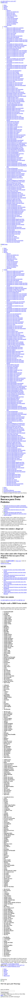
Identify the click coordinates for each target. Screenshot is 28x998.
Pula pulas (9, 25)
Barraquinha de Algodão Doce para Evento (17, 65)
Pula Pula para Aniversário (13, 237)
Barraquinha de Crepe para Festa (14, 84)
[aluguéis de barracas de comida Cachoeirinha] (15, 505)
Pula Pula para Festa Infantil (13, 241)
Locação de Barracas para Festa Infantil (16, 189)
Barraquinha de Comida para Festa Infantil (17, 45)
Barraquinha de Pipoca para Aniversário (16, 93)
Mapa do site (7, 975)
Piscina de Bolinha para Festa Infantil (15, 224)
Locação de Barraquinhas (13, 152)
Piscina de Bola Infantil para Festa (15, 212)
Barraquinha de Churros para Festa (15, 44)
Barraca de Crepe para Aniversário (15, 74)
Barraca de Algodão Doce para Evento (16, 53)
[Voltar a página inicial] (4, 2)
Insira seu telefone (5, 989)
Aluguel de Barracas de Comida (14, 176)
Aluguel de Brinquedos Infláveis (14, 163)
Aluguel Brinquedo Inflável (13, 155)
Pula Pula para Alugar (12, 236)
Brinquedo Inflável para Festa (14, 109)
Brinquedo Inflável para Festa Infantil (15, 110)
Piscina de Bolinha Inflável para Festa (15, 220)
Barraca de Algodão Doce (13, 49)
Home (5, 5)
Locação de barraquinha (12, 18)
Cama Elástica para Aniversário (14, 130)
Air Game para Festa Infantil (13, 102)
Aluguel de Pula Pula (12, 225)
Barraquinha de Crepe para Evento (15, 82)
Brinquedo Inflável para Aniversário (15, 108)
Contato (5, 26)
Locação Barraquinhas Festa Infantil (15, 149)
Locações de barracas (12, 21)
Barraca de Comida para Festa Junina (15, 31)
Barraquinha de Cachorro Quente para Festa (17, 40)
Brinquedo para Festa (12, 114)
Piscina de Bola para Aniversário (14, 216)
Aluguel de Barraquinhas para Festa (15, 148)
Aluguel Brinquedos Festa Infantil (15, 157)
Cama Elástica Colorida (12, 124)
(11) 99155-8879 (5, 1)
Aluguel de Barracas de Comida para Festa (17, 143)
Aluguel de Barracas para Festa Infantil (16, 144)
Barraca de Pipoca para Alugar (14, 183)
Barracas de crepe (11, 13)
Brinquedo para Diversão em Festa (15, 113)
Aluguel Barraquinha (12, 138)
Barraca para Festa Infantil (13, 37)
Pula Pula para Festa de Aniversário (15, 240)
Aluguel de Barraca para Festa (14, 172)
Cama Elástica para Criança (13, 132)
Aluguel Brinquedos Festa (13, 156)
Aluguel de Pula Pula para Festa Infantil (16, 228)
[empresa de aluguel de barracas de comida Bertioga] (15, 511)
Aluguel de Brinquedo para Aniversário (16, 195)
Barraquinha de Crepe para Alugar (15, 184)
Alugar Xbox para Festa (12, 191)
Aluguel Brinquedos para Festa (14, 159)
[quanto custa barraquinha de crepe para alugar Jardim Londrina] (15, 515)
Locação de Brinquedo (12, 204)
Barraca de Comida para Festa (14, 29)
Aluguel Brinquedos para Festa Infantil (16, 160)
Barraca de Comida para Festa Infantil (15, 30)
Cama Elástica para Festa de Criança (15, 136)
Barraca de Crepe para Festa (13, 77)
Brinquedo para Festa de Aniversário (15, 117)
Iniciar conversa (4, 992)
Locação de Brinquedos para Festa (15, 169)
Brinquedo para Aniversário (13, 112)
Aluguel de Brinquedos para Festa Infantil (16, 164)
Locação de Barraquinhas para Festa (15, 153)
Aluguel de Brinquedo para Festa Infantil (16, 197)
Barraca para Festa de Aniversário (14, 35)
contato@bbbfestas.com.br (13, 966)
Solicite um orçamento (6, 563)
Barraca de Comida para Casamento (15, 27)
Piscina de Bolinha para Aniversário (15, 221)
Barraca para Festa (11, 34)
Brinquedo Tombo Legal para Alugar (15, 203)
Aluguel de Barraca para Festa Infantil (15, 173)
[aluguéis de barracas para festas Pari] (13, 512)
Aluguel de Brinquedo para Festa (14, 196)
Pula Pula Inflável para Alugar (14, 232)
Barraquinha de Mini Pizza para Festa (15, 46)
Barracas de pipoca (11, 14)
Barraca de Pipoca (11, 86)
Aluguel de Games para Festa (13, 199)
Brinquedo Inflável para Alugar (14, 200)
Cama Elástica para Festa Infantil (14, 137)
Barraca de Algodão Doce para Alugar (16, 181)
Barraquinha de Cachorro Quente (14, 38)
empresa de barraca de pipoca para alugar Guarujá (15, 577)
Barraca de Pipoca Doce (12, 88)
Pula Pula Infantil (11, 229)
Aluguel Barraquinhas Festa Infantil (15, 140)
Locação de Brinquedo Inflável (14, 205)
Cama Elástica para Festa (12, 133)
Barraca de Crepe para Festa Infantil (15, 78)
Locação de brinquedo (12, 19)
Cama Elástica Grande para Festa (14, 126)
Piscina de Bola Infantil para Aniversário (16, 209)
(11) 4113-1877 (12, 1)
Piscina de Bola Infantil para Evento (15, 211)
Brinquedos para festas (12, 15)
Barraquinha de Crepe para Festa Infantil (16, 85)
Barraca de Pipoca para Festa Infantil (15, 92)
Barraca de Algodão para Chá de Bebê (16, 58)
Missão (5, 7)
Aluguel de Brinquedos (12, 161)
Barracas (9, 10)
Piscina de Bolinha (11, 217)
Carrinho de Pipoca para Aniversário (15, 100)
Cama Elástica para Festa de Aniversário (16, 134)
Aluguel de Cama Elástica (13, 122)
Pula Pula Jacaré (10, 235)
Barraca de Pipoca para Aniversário (15, 89)
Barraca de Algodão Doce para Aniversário (17, 50)
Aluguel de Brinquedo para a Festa (15, 193)
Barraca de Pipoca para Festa (13, 90)
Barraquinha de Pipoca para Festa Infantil (16, 96)
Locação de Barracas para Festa (14, 188)
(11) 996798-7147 (20, 600)
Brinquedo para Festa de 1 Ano (14, 116)
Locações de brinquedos (12, 22)
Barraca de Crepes (11, 81)
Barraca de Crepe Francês (13, 72)
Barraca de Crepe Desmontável (14, 70)
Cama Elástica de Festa (12, 125)
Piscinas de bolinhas (11, 23)
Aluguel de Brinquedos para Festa (15, 104)
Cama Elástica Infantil (12, 128)
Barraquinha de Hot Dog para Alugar (15, 185)
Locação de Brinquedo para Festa (14, 208)
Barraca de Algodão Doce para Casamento (17, 52)
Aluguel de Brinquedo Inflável (14, 192)
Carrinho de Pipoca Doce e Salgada (15, 98)
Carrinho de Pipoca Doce (13, 97)
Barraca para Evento (11, 33)
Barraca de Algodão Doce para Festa (15, 54)
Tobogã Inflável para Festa (13, 121)
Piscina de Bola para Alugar (13, 215)
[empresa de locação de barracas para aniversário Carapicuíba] (15, 508)
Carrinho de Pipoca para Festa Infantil (15, 101)
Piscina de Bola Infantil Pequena (14, 213)
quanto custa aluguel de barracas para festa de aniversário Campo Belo (14, 575)
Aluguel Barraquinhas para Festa (14, 141)
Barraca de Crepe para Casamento (15, 76)
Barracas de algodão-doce (13, 11)
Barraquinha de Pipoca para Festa (14, 94)
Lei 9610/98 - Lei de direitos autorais (10, 963)
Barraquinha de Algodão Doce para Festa (16, 66)
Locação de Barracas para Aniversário (15, 187)
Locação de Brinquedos (12, 168)
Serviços (6, 9)
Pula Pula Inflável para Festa (13, 233)
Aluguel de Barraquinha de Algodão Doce (17, 145)
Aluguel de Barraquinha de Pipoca (15, 147)
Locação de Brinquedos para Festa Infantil (17, 171)
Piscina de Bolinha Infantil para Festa (15, 219)
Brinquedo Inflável (11, 106)
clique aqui (18, 560)
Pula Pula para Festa (11, 239)
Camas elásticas (10, 17)
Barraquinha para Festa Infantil (14, 48)
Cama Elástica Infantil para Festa (14, 129)
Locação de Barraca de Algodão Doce (16, 151)
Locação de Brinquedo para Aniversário (16, 207)
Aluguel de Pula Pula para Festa (14, 227)
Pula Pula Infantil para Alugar (14, 231)
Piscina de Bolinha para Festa (13, 223)
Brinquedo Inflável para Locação (14, 201)
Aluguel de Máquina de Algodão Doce (16, 180)
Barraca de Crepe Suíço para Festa (15, 80)
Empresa (6, 6)
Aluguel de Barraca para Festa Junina (15, 175)
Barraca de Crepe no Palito (13, 73)
